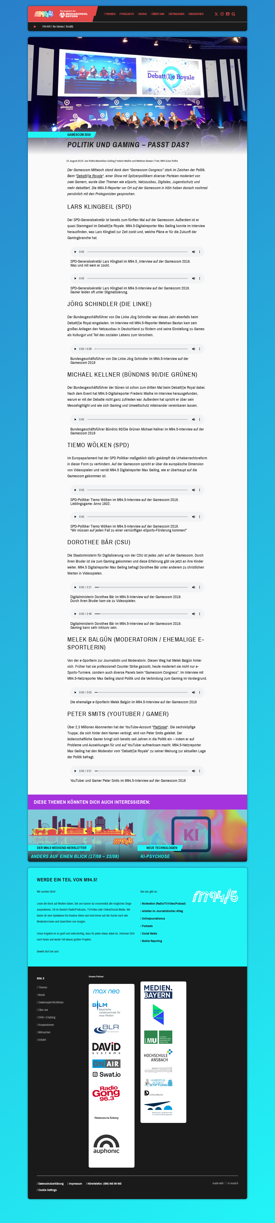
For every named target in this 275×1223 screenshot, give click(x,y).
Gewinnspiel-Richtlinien (50, 1002)
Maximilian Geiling (105, 160)
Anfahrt (42, 1039)
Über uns (158, 14)
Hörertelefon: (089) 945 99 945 (104, 1183)
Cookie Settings (47, 1190)
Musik (143, 14)
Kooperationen (46, 1024)
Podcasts (127, 14)
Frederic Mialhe (123, 160)
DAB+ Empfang (46, 1017)
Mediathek (196, 14)
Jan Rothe (90, 160)
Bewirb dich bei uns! (48, 951)
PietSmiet (160, 727)
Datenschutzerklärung (51, 1183)
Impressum (75, 1183)
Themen (110, 14)
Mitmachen (176, 14)
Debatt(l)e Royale (90, 176)
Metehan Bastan (144, 160)
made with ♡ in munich (225, 1183)
